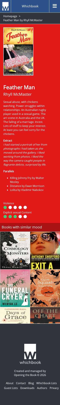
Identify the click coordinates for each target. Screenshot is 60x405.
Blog (31, 383)
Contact (21, 383)
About (10, 383)
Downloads (27, 388)
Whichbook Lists (46, 383)
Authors (42, 388)
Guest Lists (11, 388)
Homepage (10, 16)
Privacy (54, 388)
